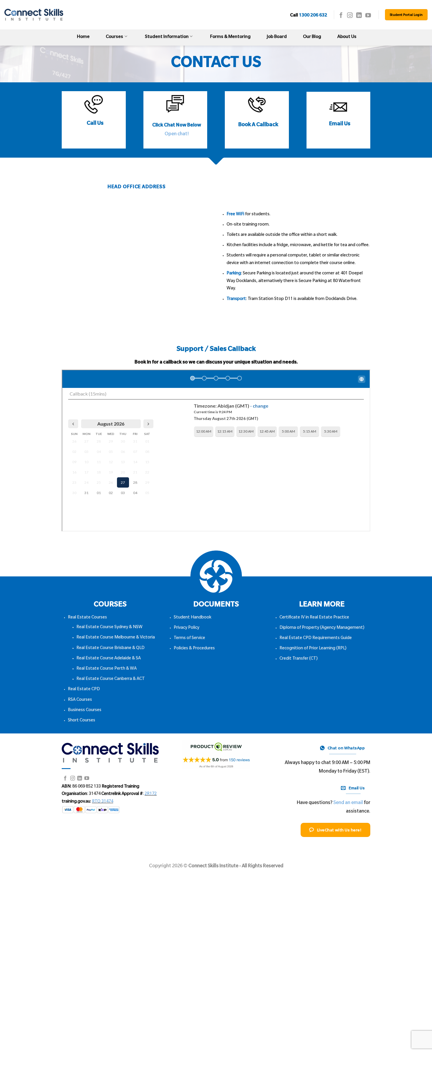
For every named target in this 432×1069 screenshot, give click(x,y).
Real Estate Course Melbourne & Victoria (115, 638)
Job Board (277, 37)
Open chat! (177, 134)
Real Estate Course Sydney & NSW (109, 627)
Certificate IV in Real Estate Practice (314, 618)
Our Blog (312, 37)
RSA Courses (80, 700)
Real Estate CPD (84, 689)
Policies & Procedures (194, 648)
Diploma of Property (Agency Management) (321, 628)
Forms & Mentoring (230, 37)
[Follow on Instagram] (350, 16)
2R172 (151, 794)
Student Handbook (192, 618)
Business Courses (84, 710)
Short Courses (81, 720)
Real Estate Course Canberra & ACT (110, 679)
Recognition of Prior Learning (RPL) (312, 648)
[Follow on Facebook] (341, 16)
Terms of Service (189, 638)
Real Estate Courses (87, 618)
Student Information (167, 37)
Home (83, 37)
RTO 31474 (102, 802)
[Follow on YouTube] (368, 16)
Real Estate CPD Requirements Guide (315, 638)
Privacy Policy (186, 628)
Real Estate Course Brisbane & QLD (110, 648)
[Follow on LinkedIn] (359, 16)
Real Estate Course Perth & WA (106, 669)
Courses (114, 37)
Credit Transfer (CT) (298, 659)
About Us (346, 37)
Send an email (348, 803)
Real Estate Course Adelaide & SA (108, 658)
